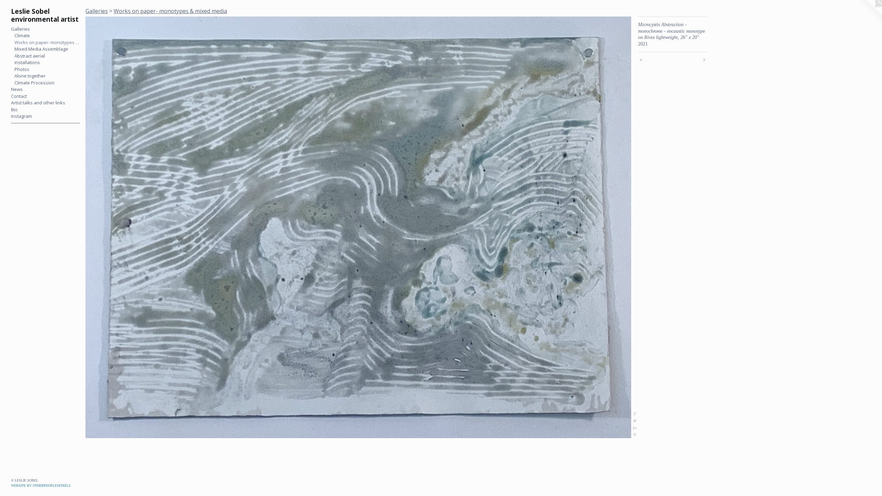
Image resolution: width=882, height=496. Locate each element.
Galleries (20, 29)
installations (27, 62)
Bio (14, 109)
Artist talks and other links (38, 103)
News (17, 89)
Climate (22, 35)
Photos (21, 69)
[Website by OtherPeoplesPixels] (868, 14)
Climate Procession (34, 83)
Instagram (21, 116)
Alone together (29, 76)
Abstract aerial (29, 56)
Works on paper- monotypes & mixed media (47, 42)
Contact (19, 96)
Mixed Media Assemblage (41, 49)
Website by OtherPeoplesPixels (41, 485)
